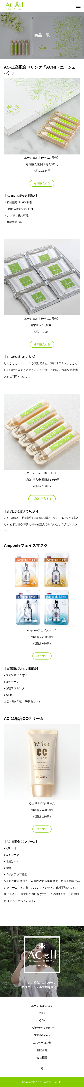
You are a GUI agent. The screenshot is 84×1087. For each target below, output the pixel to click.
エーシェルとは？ (42, 1005)
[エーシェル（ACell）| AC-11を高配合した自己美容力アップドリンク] (14, 6)
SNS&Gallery (42, 1035)
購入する (42, 656)
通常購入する (42, 344)
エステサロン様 (42, 1042)
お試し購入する (42, 498)
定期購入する (42, 183)
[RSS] (42, 1068)
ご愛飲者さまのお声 (42, 1027)
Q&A (42, 1020)
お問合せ (42, 1050)
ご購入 (42, 1013)
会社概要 (42, 1057)
